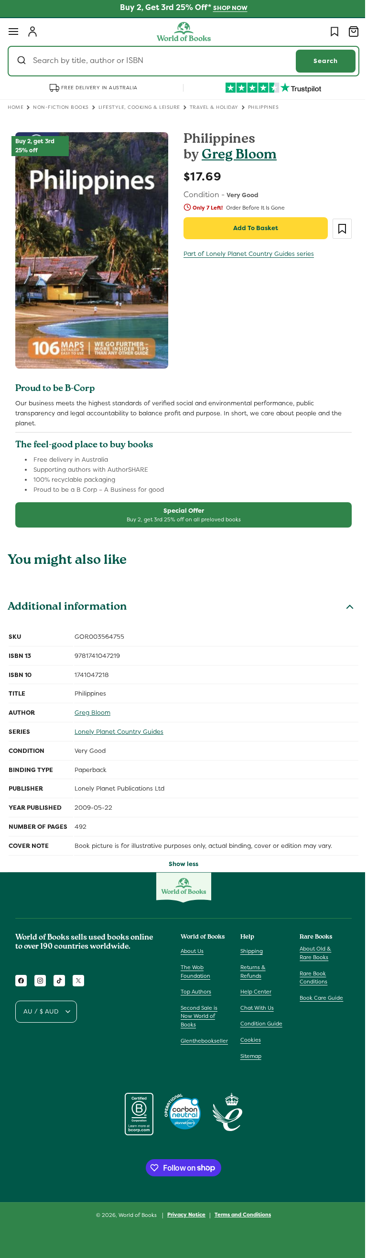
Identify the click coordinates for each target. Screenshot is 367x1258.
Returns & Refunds (250, 971)
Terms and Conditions (239, 1214)
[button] (13, 31)
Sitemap (248, 1056)
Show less (180, 858)
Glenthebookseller (204, 1041)
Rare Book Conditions (309, 978)
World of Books (135, 1215)
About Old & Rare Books (310, 953)
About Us (192, 951)
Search (318, 60)
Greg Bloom (235, 156)
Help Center (253, 991)
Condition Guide (259, 1023)
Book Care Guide (316, 998)
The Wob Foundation (195, 971)
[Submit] (22, 61)
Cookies (248, 1040)
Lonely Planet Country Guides (119, 725)
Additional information (67, 602)
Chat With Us (254, 1008)
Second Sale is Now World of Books (199, 1016)
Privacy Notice (183, 1214)
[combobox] (180, 61)
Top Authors (196, 991)
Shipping (249, 951)
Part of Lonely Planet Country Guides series (245, 253)
